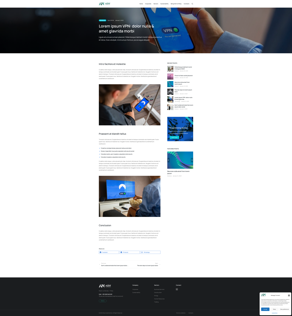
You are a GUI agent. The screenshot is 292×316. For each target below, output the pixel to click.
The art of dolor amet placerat (184, 75)
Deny (274, 309)
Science (176, 71)
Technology (177, 101)
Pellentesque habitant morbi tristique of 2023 (183, 68)
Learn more (174, 137)
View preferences (284, 309)
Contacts (191, 313)
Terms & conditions (180, 313)
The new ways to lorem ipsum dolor (183, 91)
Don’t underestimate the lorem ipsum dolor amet (184, 106)
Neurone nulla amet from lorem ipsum (182, 83)
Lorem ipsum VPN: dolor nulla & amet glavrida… (183, 98)
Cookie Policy (274, 313)
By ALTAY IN (111, 20)
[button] (289, 295)
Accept (265, 309)
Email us (102, 300)
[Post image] (170, 69)
